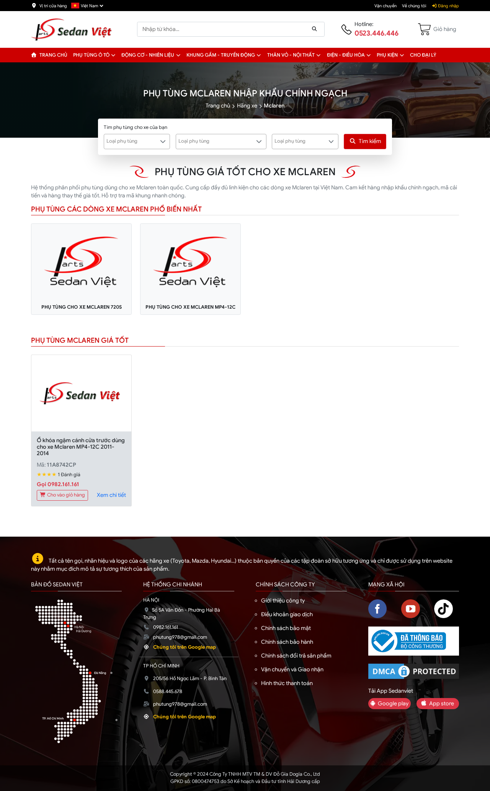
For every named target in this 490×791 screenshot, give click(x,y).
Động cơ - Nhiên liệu (147, 55)
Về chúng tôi (414, 5)
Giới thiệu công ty (283, 600)
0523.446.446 (376, 33)
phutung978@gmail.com (180, 637)
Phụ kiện (387, 55)
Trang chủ (52, 55)
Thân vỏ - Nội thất (291, 55)
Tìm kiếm (370, 141)
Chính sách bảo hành (287, 641)
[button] (113, 55)
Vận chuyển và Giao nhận (292, 669)
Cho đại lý (423, 55)
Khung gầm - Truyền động (220, 55)
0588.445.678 (167, 691)
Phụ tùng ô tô (91, 55)
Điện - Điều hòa (346, 55)
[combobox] (137, 141)
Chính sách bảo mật (286, 628)
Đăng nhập (448, 5)
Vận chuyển (385, 5)
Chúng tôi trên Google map (184, 647)
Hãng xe (247, 105)
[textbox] (132, 141)
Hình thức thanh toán (287, 683)
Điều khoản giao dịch (287, 614)
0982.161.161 (165, 627)
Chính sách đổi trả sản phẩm (296, 655)
